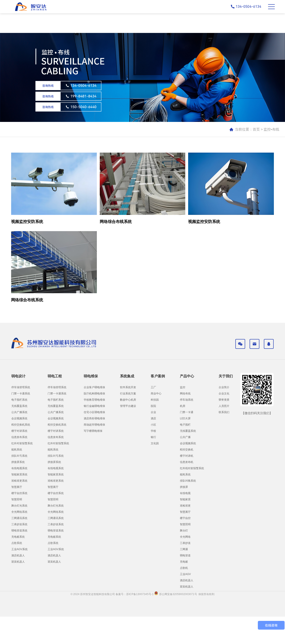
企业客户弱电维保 (94, 387)
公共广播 (185, 437)
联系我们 (224, 412)
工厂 (153, 387)
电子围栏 (185, 424)
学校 (153, 430)
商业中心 (156, 393)
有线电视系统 (19, 468)
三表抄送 (185, 543)
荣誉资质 (224, 399)
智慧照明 (16, 499)
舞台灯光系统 (19, 505)
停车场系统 (186, 399)
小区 (153, 424)
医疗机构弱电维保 (94, 393)
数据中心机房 (128, 399)
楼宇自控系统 (19, 493)
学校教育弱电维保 (94, 399)
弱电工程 (55, 376)
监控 (182, 387)
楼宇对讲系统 (19, 430)
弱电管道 (185, 555)
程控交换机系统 (20, 424)
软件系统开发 (128, 387)
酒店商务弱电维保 (94, 418)
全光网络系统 (19, 511)
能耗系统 (16, 449)
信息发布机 (186, 462)
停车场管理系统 (20, 387)
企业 (153, 412)
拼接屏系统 (18, 462)
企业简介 (224, 387)
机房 (182, 406)
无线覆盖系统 (19, 406)
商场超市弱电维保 (94, 424)
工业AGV (185, 574)
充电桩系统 (18, 536)
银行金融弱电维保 (94, 406)
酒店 (153, 418)
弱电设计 (18, 376)
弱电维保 (91, 376)
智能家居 (185, 499)
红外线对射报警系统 (192, 468)
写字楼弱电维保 (93, 430)
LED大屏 (185, 418)
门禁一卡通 (186, 412)
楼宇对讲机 (186, 455)
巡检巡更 (185, 505)
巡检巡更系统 (19, 480)
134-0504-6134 (248, 6)
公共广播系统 (19, 412)
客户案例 (158, 376)
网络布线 (185, 393)
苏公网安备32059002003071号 (177, 594)
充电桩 (184, 561)
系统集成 (127, 376)
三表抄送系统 (19, 524)
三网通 (184, 549)
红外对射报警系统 (22, 443)
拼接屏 (184, 487)
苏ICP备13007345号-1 (140, 594)
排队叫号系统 (19, 455)
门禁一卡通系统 (20, 393)
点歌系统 (16, 543)
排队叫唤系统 (188, 480)
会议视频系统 (19, 418)
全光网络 (185, 536)
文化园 (155, 443)
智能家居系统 (19, 474)
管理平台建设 (128, 406)
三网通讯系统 (19, 518)
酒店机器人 (18, 555)
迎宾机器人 (18, 561)
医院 (153, 406)
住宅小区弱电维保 (94, 412)
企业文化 (224, 393)
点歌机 (184, 567)
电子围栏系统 (19, 399)
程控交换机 (186, 449)
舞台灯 (184, 530)
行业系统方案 (128, 393)
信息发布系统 (19, 437)
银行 (153, 437)
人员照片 (224, 406)
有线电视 (185, 493)
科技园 (155, 399)
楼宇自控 (185, 518)
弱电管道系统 (19, 530)
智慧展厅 (16, 487)
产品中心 (187, 376)
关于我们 (226, 376)
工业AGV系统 (19, 549)
